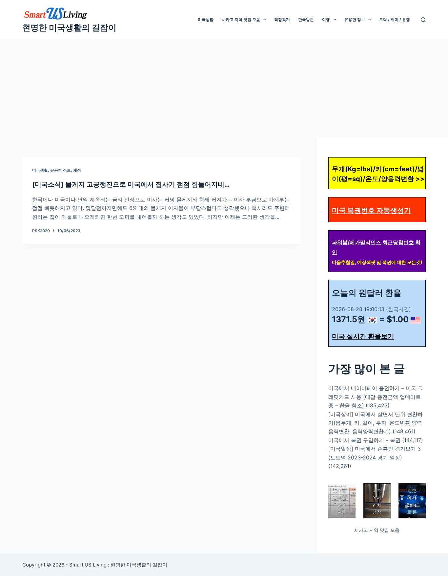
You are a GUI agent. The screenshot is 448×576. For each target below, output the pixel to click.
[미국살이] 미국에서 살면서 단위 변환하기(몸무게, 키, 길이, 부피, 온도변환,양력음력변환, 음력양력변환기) (375, 423)
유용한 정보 (354, 19)
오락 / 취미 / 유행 (394, 19)
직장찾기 (282, 19)
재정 (77, 170)
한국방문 (306, 19)
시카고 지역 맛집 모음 (241, 19)
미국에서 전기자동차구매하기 (341, 512)
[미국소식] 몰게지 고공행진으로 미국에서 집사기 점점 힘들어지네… (131, 184)
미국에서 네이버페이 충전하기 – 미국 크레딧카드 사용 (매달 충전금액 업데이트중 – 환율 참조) (375, 397)
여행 (326, 19)
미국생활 (206, 19)
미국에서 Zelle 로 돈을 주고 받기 (412, 512)
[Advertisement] (224, 88)
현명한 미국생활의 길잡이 (69, 27)
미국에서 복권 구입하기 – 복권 (364, 440)
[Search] (423, 19)
